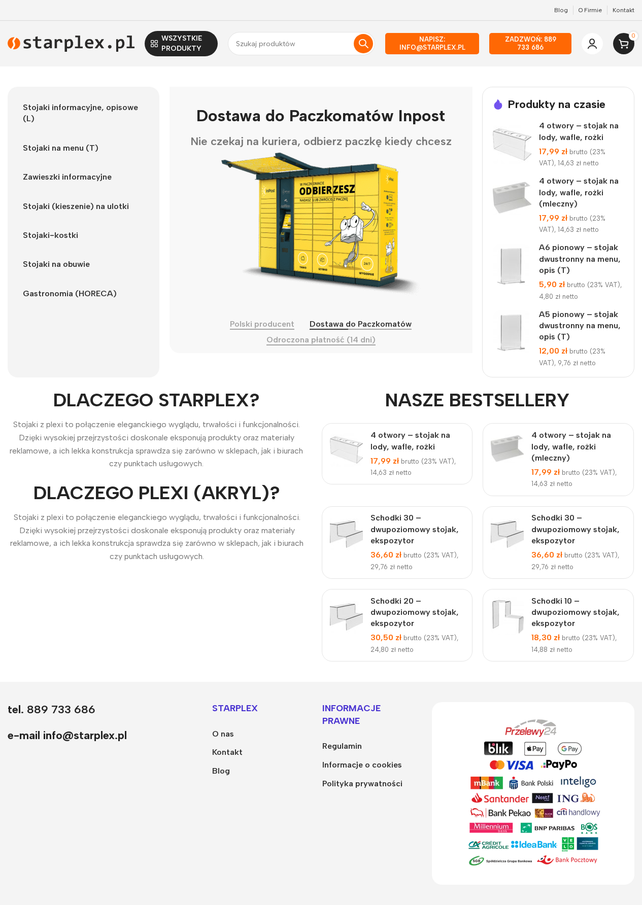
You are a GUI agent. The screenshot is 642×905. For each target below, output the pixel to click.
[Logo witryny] (71, 43)
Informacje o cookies (362, 765)
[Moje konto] (592, 43)
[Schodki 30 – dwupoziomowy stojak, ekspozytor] (346, 533)
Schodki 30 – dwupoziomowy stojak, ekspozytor (414, 529)
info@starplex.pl (85, 735)
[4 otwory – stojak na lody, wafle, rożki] (512, 144)
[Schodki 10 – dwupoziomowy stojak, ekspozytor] (507, 616)
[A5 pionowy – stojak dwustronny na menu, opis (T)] (512, 332)
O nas (223, 734)
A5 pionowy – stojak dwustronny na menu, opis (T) (580, 325)
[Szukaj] (363, 43)
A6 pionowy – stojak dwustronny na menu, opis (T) (580, 258)
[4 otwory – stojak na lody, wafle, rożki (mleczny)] (512, 199)
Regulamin (342, 746)
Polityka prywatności (362, 783)
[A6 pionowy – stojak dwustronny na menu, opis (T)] (512, 266)
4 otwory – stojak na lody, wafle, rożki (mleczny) (579, 192)
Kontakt (227, 752)
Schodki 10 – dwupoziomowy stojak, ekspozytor (575, 612)
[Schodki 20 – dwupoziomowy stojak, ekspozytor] (346, 616)
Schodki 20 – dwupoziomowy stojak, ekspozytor (414, 612)
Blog (221, 771)
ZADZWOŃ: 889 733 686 (530, 43)
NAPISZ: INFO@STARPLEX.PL (432, 43)
